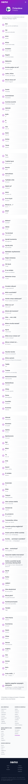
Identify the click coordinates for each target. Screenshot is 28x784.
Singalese (3, 740)
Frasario (8, 769)
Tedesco (17, 712)
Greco (16, 721)
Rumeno (3, 754)
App (8, 767)
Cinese (2, 711)
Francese (17, 711)
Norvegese (17, 730)
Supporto (20, 771)
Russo (2, 745)
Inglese (16, 709)
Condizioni (20, 767)
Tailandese (3, 714)
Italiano (16, 714)
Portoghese (17, 718)
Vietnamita (3, 723)
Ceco (2, 748)
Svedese (16, 731)
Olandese (17, 723)
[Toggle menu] (25, 2)
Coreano (3, 716)
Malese (2, 719)
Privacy (19, 765)
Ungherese (3, 750)
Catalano (17, 719)
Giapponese (3, 709)
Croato (2, 752)
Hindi (2, 736)
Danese (16, 733)
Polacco (3, 747)
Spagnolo (17, 716)
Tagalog (3, 721)
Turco (2, 733)
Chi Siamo (20, 769)
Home (8, 765)
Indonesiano (4, 718)
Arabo (2, 731)
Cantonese (3, 712)
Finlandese (17, 735)
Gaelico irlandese (18, 725)
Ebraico (2, 735)
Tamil (2, 738)
